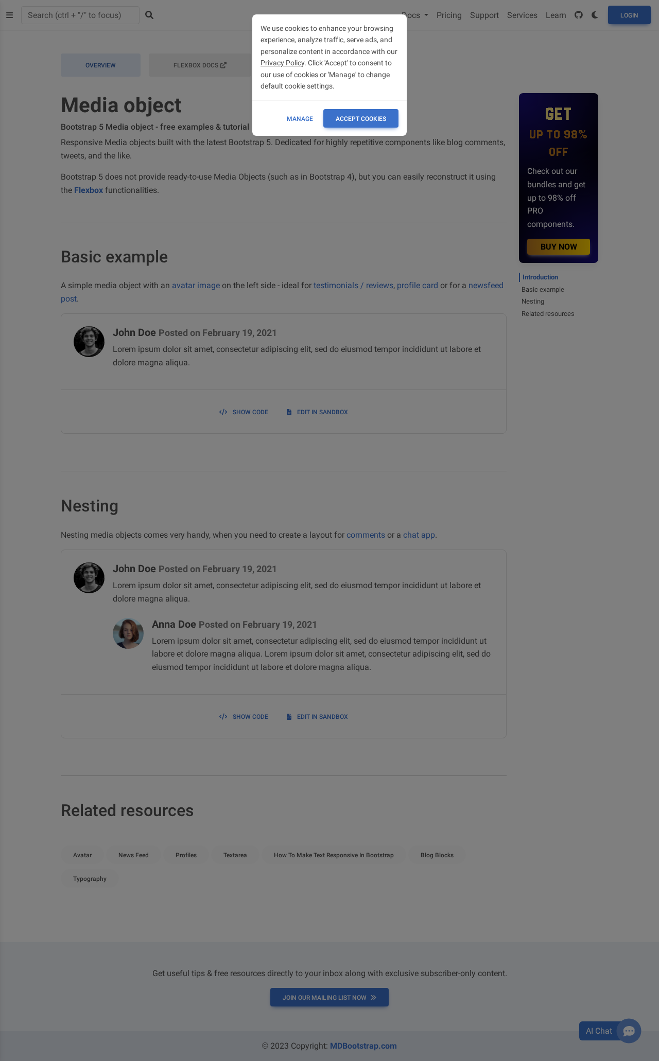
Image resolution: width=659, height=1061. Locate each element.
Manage (300, 118)
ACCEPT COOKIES (361, 118)
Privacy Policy (282, 63)
